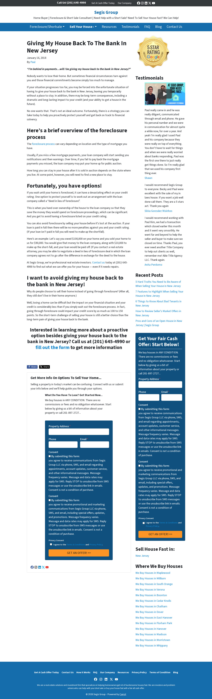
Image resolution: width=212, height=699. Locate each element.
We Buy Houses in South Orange (154, 584)
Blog (158, 26)
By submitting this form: (65, 456)
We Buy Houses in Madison (151, 634)
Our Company (124, 3)
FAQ (147, 26)
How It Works (83, 672)
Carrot (123, 694)
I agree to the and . (78, 544)
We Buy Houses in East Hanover (153, 618)
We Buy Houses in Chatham (151, 606)
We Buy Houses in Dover (149, 612)
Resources (109, 26)
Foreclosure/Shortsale (46, 26)
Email (84, 439)
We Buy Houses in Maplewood (152, 573)
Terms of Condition (159, 672)
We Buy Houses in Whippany (151, 646)
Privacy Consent (56, 540)
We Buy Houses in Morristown (152, 640)
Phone (52, 439)
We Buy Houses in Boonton (151, 595)
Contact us (98, 262)
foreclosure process (43, 144)
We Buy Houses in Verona (150, 590)
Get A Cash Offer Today (103, 3)
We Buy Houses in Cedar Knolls (153, 601)
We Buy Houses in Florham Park (153, 623)
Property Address (60, 426)
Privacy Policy (95, 544)
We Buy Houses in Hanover (150, 629)
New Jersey (142, 556)
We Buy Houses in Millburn (150, 578)
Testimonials (130, 26)
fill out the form (53, 347)
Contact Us (174, 26)
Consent (53, 452)
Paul (32, 62)
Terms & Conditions (76, 544)
